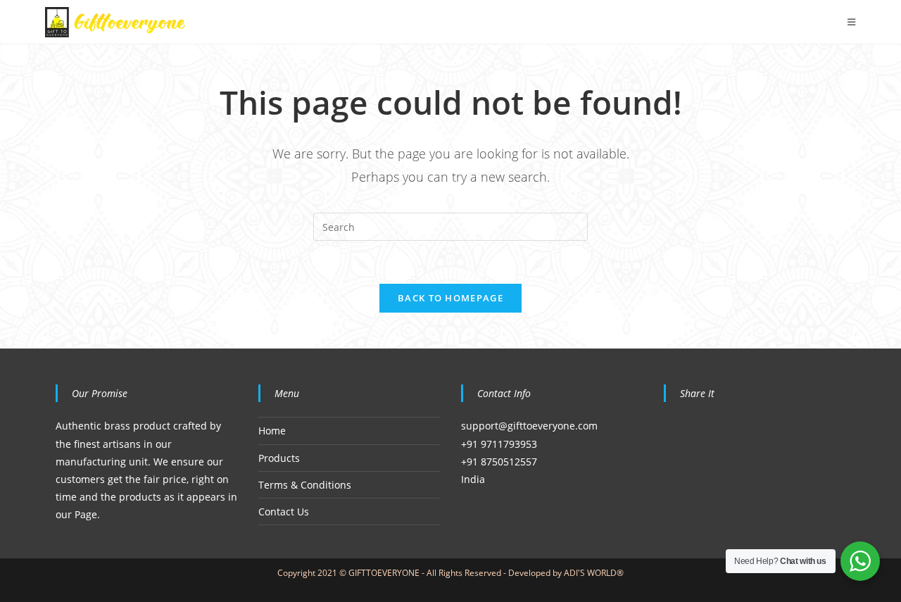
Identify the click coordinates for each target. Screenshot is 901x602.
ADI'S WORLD (590, 573)
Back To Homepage (450, 297)
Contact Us (283, 511)
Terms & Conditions (304, 484)
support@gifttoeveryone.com (529, 425)
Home (272, 430)
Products (279, 458)
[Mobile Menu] (852, 21)
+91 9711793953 (499, 444)
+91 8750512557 (499, 461)
